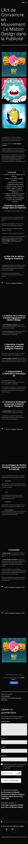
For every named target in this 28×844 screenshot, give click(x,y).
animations (10, 331)
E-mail (3, 747)
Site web (3, 755)
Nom (3, 738)
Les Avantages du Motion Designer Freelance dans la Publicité (14, 198)
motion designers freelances (9, 156)
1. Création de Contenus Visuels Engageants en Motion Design (15, 183)
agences (6, 265)
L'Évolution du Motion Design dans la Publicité (14, 175)
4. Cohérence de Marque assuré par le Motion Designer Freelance (14, 194)
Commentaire (5, 721)
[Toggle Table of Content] (23, 172)
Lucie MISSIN (6, 696)
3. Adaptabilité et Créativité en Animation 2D (15, 191)
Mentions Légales (19, 826)
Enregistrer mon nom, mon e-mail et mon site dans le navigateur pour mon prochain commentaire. (15, 766)
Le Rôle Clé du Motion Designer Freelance (14, 179)
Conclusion (15, 201)
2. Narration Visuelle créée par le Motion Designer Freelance (14, 187)
